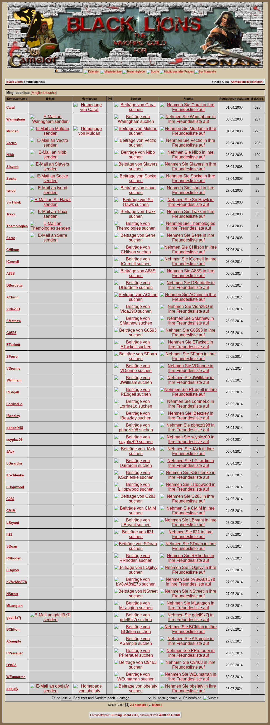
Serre (10, 238)
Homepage (89, 98)
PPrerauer (14, 653)
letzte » (157, 704)
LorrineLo (14, 404)
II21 (9, 534)
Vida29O (13, 309)
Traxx (10, 214)
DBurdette (14, 285)
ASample (13, 641)
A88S (10, 274)
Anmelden (238, 81)
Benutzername (17, 98)
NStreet (12, 594)
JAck (10, 451)
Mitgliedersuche (44, 93)
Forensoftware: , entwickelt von (135, 715)
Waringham (15, 119)
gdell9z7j (13, 618)
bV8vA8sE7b (16, 582)
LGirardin (14, 463)
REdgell (12, 392)
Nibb (10, 155)
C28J (10, 499)
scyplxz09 (14, 440)
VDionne (13, 368)
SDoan (11, 546)
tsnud (11, 190)
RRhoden (13, 558)
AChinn (12, 297)
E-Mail (50, 98)
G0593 (11, 333)
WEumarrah (16, 677)
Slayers (12, 167)
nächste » (141, 704)
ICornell (12, 262)
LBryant (12, 523)
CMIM (11, 511)
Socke (11, 179)
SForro (12, 357)
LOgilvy (12, 570)
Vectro (11, 143)
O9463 (11, 665)
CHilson (12, 250)
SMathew (13, 321)
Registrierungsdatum (234, 98)
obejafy (12, 689)
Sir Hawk (13, 202)
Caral (10, 107)
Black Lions (14, 81)
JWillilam (14, 380)
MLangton (14, 606)
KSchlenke (15, 475)
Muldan (12, 131)
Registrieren (254, 81)
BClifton (13, 629)
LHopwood (15, 487)
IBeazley (13, 416)
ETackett (13, 345)
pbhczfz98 (14, 428)
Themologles (17, 226)
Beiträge (257, 98)
